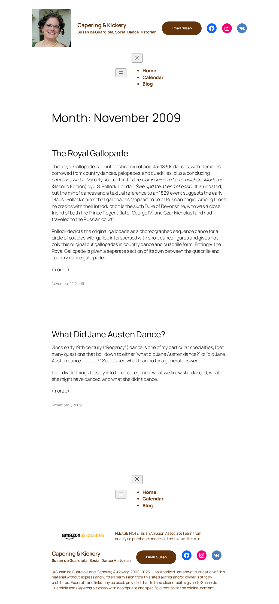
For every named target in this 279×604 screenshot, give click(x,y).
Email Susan (182, 28)
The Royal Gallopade (90, 153)
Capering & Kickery (101, 25)
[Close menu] (137, 58)
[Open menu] (121, 72)
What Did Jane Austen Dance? (108, 334)
